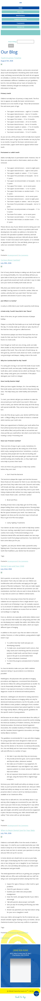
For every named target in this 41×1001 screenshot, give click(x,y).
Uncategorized (12, 255)
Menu (21, 3)
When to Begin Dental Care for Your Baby (18, 830)
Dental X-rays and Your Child (12, 566)
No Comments (23, 255)
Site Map (31, 991)
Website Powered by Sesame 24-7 (18, 991)
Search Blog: (12, 42)
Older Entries (5, 938)
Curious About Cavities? (10, 260)
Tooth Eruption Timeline (11, 58)
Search (11, 45)
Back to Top (20, 997)
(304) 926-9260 (20, 950)
